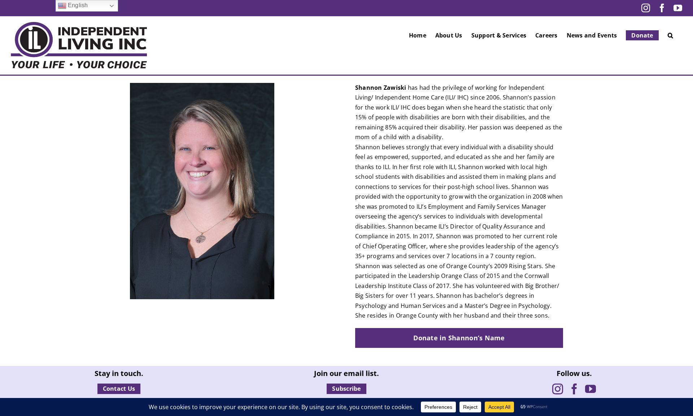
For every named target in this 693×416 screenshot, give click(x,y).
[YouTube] (590, 389)
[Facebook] (574, 389)
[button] (670, 35)
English (77, 5)
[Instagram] (557, 389)
